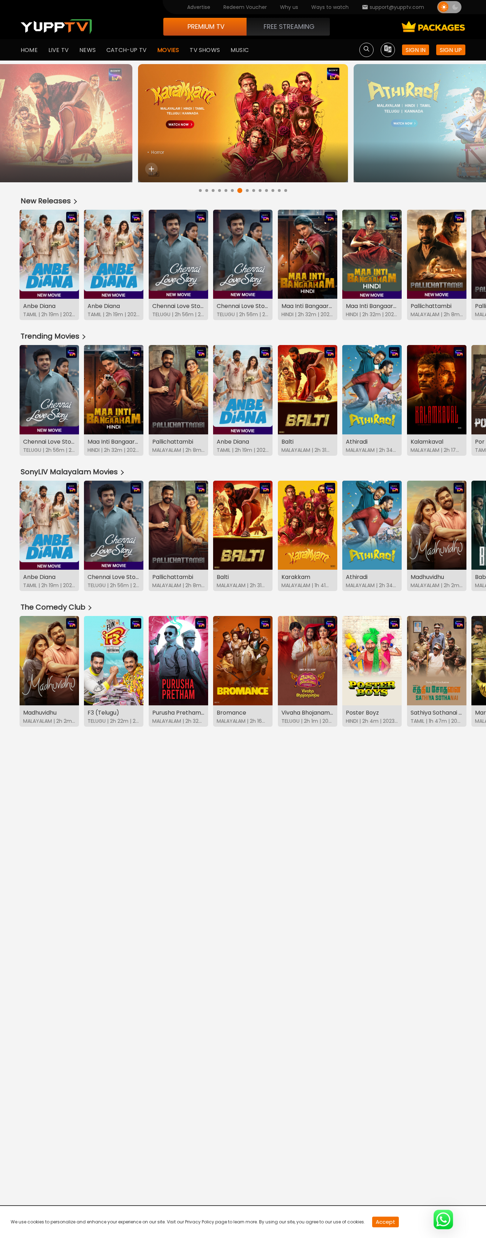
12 (272, 190)
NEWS (87, 50)
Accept (385, 1222)
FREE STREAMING (289, 26)
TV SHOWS (205, 50)
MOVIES (168, 50)
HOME (29, 50)
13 (279, 190)
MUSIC (240, 50)
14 (285, 190)
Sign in (416, 50)
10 (260, 190)
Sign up (451, 50)
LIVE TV (58, 50)
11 (266, 190)
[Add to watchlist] (151, 169)
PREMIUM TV (205, 26)
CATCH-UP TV (126, 50)
